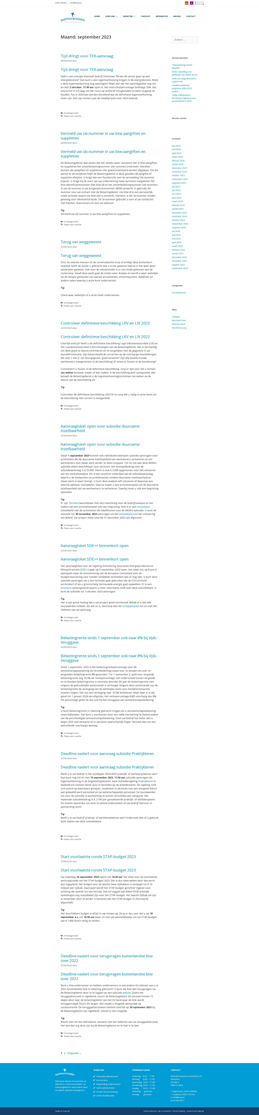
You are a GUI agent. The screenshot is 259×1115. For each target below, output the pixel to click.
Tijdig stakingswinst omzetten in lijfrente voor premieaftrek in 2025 (184, 98)
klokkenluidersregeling (195, 1111)
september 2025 (180, 179)
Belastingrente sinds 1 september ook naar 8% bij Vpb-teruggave (109, 640)
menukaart (143, 506)
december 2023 (179, 257)
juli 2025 (176, 186)
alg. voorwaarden (164, 1111)
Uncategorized (71, 113)
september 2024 (180, 223)
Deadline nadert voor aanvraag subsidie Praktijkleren (107, 753)
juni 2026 (176, 145)
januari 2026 (177, 164)
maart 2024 (177, 246)
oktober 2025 (178, 175)
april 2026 (176, 153)
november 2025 (179, 171)
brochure (66, 587)
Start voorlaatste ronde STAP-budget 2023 (98, 856)
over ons (110, 16)
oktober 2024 (178, 220)
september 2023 (180, 268)
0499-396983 (61, 2)
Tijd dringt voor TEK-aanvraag (87, 55)
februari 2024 (178, 249)
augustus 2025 (179, 182)
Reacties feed (178, 324)
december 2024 (179, 212)
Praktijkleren (145, 781)
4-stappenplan (130, 606)
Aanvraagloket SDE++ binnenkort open (95, 545)
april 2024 (176, 242)
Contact (191, 16)
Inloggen (176, 316)
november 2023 (179, 260)
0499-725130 (188, 1094)
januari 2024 (177, 253)
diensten (128, 16)
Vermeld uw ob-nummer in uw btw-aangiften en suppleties (103, 135)
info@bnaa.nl (75, 2)
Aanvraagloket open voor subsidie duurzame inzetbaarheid (100, 428)
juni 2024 (176, 235)
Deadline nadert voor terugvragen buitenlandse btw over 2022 (107, 958)
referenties (162, 16)
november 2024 (179, 216)
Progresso (66, 1111)
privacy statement (150, 1111)
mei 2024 (176, 238)
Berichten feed (179, 320)
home (97, 16)
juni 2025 (176, 190)
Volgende (74, 1053)
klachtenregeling (179, 1111)
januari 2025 (177, 208)
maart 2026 (177, 156)
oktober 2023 (178, 264)
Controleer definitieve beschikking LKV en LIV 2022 (105, 323)
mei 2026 (176, 149)
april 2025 (176, 197)
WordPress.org (179, 327)
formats (74, 503)
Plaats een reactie (72, 116)
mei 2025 (176, 194)
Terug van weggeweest (81, 241)
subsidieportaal (128, 514)
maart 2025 (177, 201)
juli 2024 (176, 231)
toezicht (145, 16)
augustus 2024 (179, 227)
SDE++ (84, 569)
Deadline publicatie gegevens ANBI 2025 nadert (182, 88)
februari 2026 (178, 160)
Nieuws (177, 16)
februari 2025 (178, 205)
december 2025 (179, 168)
